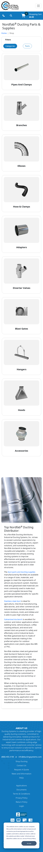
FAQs (21, 778)
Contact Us (21, 765)
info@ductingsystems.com (30, 757)
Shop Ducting (21, 761)
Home (4, 33)
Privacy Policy (21, 798)
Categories (10, 46)
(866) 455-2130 (7, 757)
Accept (29, 843)
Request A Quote (21, 769)
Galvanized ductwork (13, 619)
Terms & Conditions (21, 794)
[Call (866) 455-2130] (3, 15)
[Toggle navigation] (38, 6)
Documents (22, 789)
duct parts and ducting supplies (21, 572)
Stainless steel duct (12, 601)
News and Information (21, 773)
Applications (21, 785)
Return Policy (21, 802)
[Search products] (11, 15)
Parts (27, 46)
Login (21, 806)
